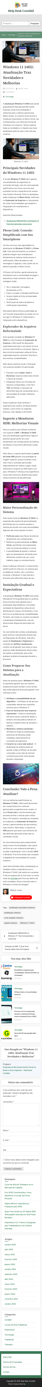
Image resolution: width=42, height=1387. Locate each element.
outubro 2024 (10, 1269)
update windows (10, 923)
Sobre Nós (7, 1357)
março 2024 (10, 1284)
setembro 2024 (11, 1274)
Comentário (8, 1102)
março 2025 (10, 1254)
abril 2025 (9, 1249)
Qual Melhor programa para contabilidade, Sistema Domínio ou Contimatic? (26, 972)
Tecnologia (9, 97)
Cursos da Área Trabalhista (16, 1325)
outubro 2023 (10, 1304)
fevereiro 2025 (11, 1259)
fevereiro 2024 (11, 1289)
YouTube (14, 878)
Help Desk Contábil (21, 11)
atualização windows (12, 913)
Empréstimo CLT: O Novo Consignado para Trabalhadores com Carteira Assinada (20, 1225)
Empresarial (9, 1330)
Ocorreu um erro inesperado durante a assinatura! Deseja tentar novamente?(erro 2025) (25, 1013)
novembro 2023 (11, 1299)
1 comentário (9, 92)
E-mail (6, 1140)
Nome (6, 1130)
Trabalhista (9, 1339)
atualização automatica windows (22, 908)
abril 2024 (9, 1279)
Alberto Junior (23, 88)
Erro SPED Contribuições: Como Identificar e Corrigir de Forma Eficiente (18, 1195)
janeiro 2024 (10, 1294)
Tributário (9, 1344)
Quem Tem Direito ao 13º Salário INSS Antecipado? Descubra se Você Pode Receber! (20, 1214)
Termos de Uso (9, 1367)
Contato (6, 1372)
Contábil (8, 1320)
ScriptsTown (30, 1384)
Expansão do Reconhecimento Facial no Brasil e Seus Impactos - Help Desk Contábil (19, 1070)
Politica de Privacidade (12, 1362)
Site (4, 1150)
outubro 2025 (10, 1244)
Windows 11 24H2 (27, 923)
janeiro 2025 (10, 1264)
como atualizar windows (13, 918)
